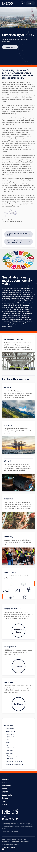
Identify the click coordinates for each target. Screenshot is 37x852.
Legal (3, 839)
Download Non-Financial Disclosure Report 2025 (14, 241)
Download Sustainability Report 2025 (17, 234)
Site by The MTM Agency (8, 847)
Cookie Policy (6, 841)
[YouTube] (7, 819)
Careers (5, 798)
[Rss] (13, 819)
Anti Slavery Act (11, 839)
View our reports (10, 47)
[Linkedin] (17, 819)
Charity (5, 792)
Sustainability (7, 795)
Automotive (6, 785)
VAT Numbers (15, 841)
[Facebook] (3, 819)
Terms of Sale (24, 841)
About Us (5, 779)
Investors (5, 804)
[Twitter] (10, 819)
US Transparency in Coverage (10, 844)
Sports (4, 789)
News (4, 801)
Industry (5, 782)
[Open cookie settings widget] (3, 849)
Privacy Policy (22, 839)
